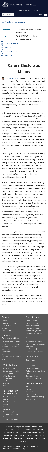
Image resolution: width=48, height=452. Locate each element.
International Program (34, 333)
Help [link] (23, 448)
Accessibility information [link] (11, 446)
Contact (36, 10)
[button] (42, 15)
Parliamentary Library (33, 331)
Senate (4, 321)
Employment (7, 378)
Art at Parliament (32, 392)
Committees (30, 360)
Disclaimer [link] (5, 448)
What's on (29, 387)
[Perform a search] (4, 14)
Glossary (6, 383)
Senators (5, 328)
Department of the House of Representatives (9, 404)
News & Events (31, 321)
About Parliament (32, 326)
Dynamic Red (6, 326)
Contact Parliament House (35, 378)
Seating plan (6, 331)
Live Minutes (6, 351)
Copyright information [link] (30, 446)
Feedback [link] (15, 448)
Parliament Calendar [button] (23, 10)
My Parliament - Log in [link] (11, 368)
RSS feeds (6, 386)
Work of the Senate (9, 323)
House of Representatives (11, 342)
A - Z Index (6, 381)
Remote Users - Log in (11, 371)
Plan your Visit (31, 394)
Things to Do (30, 389)
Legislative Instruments (34, 351)
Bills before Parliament (34, 341)
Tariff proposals (32, 349)
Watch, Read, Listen (33, 323)
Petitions (29, 373)
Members (5, 354)
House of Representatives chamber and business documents (11, 346)
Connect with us (32, 376)
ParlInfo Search (8, 373)
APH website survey (10, 376)
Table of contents (14, 21)
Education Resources (33, 328)
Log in (43, 10)
